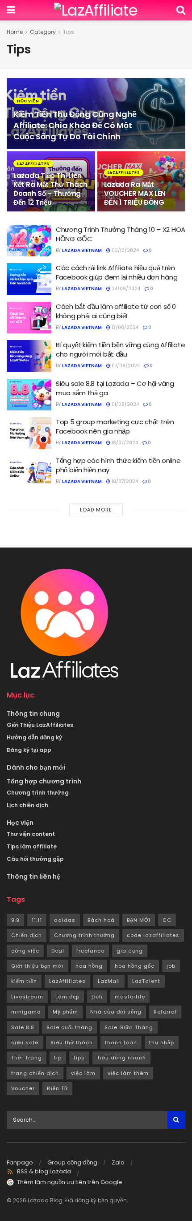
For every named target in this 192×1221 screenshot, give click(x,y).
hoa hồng (89, 965)
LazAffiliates (33, 163)
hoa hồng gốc (134, 965)
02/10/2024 (124, 250)
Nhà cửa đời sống (116, 1011)
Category (43, 32)
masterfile (130, 996)
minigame (26, 1011)
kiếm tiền (24, 981)
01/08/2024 (124, 404)
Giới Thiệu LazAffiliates (40, 725)
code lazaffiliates (153, 935)
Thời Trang (26, 1057)
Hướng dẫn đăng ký (34, 737)
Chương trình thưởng (38, 792)
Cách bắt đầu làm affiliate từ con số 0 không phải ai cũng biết (116, 311)
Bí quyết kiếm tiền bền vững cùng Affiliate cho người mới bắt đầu (120, 349)
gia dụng (130, 950)
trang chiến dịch (35, 1073)
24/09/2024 (125, 288)
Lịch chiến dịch (27, 805)
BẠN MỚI (138, 920)
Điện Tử (57, 1088)
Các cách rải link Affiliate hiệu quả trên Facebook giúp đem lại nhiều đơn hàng (116, 272)
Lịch (97, 996)
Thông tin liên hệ (33, 876)
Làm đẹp (67, 996)
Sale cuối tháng (69, 1027)
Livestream (27, 996)
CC (167, 920)
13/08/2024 (124, 327)
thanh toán (121, 1042)
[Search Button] (176, 1120)
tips (79, 1057)
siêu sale (24, 1042)
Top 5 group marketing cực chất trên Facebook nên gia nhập (115, 426)
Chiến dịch (26, 935)
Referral (165, 1011)
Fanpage (20, 1162)
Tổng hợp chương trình (44, 781)
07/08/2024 (125, 365)
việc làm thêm (128, 1073)
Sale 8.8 (22, 1027)
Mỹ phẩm (65, 1011)
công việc (25, 950)
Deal (57, 950)
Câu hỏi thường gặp (35, 859)
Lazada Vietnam (82, 250)
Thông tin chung (33, 713)
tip (58, 1057)
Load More (96, 509)
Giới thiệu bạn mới (37, 965)
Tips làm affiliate (32, 846)
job (171, 965)
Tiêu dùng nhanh (121, 1057)
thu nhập (161, 1042)
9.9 (15, 920)
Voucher (23, 1088)
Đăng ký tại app (29, 750)
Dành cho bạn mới (36, 767)
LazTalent (146, 981)
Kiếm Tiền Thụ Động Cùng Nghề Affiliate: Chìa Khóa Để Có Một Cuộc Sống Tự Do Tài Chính (75, 125)
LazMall (109, 981)
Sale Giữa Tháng (128, 1027)
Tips (68, 32)
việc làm (83, 1073)
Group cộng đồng (72, 1162)
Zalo (118, 1162)
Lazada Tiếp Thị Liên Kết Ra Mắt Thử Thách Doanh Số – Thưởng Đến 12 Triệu (50, 189)
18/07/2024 (124, 442)
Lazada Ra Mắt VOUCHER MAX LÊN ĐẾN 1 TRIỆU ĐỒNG (135, 193)
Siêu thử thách (71, 1042)
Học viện (28, 101)
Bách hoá (101, 920)
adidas (64, 920)
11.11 (37, 920)
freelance (90, 950)
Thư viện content (31, 834)
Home (15, 32)
